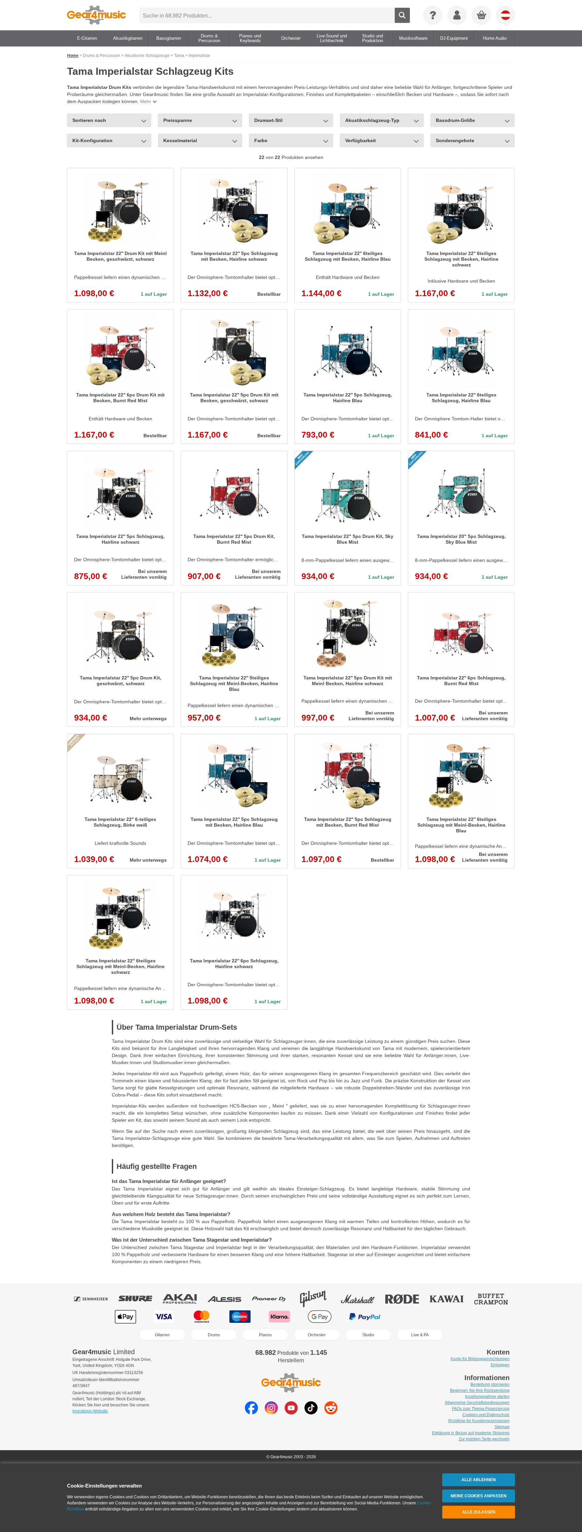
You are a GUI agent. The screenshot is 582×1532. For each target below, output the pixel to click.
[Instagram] (271, 1412)
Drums (214, 1335)
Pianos (265, 1335)
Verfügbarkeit (360, 140)
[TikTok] (311, 1412)
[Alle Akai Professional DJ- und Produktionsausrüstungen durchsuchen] (184, 1299)
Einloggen (500, 1365)
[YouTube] (291, 1412)
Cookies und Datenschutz (486, 1414)
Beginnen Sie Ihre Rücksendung (480, 1390)
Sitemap (502, 1427)
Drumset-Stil (268, 120)
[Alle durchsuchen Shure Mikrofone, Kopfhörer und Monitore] (140, 1299)
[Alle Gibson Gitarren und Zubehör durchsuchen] (318, 1299)
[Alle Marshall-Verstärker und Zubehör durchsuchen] (362, 1299)
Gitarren (162, 1335)
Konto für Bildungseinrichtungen (480, 1359)
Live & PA (420, 1335)
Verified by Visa (455, 1316)
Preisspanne (177, 120)
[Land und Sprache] (505, 15)
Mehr (145, 101)
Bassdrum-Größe (455, 120)
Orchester (317, 1335)
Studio (368, 1335)
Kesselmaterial (180, 140)
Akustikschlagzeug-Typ (372, 120)
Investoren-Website (90, 1411)
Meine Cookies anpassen (479, 1496)
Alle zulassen (478, 1512)
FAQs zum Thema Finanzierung (481, 1408)
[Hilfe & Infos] (433, 15)
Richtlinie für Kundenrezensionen (479, 1420)
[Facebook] (251, 1412)
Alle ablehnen (478, 1479)
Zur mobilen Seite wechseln (484, 1439)
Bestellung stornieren (490, 1384)
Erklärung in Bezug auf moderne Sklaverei (471, 1433)
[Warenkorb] (481, 15)
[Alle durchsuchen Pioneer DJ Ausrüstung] (273, 1299)
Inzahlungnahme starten (487, 1396)
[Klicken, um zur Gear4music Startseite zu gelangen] (96, 15)
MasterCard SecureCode (412, 1316)
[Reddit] (330, 1412)
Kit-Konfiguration (92, 140)
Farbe (260, 140)
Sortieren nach (89, 120)
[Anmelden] (457, 15)
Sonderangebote (455, 140)
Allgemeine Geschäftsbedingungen (477, 1402)
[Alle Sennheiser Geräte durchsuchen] (95, 1299)
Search (402, 15)
